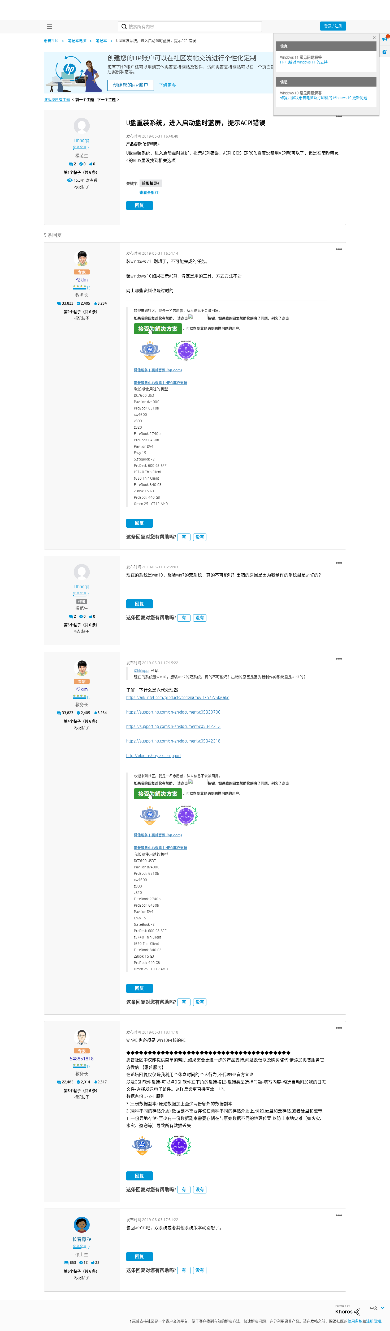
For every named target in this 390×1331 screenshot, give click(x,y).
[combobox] (190, 26)
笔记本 (101, 40)
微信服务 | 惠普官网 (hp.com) (158, 370)
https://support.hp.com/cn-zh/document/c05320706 (173, 712)
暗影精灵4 (151, 183)
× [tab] (374, 37)
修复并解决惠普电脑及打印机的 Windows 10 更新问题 (323, 97)
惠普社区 (51, 40)
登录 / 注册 (333, 26)
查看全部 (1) (149, 192)
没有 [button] (200, 537)
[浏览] (48, 26)
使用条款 (355, 1321)
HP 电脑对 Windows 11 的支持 (304, 62)
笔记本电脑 (77, 40)
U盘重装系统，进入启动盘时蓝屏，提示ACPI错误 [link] (156, 40)
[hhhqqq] (82, 126)
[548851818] (82, 1037)
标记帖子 (81, 186)
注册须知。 (375, 1321)
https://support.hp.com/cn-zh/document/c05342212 (173, 726)
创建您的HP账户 (130, 85)
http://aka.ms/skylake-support (153, 755)
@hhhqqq (141, 670)
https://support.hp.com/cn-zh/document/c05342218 (173, 741)
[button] (339, 116)
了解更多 (167, 85)
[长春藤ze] (82, 1225)
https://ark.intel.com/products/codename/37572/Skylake (177, 697)
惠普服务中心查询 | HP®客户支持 (160, 383)
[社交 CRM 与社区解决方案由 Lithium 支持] (347, 1310)
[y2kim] (82, 258)
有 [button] (184, 537)
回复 (139, 205)
